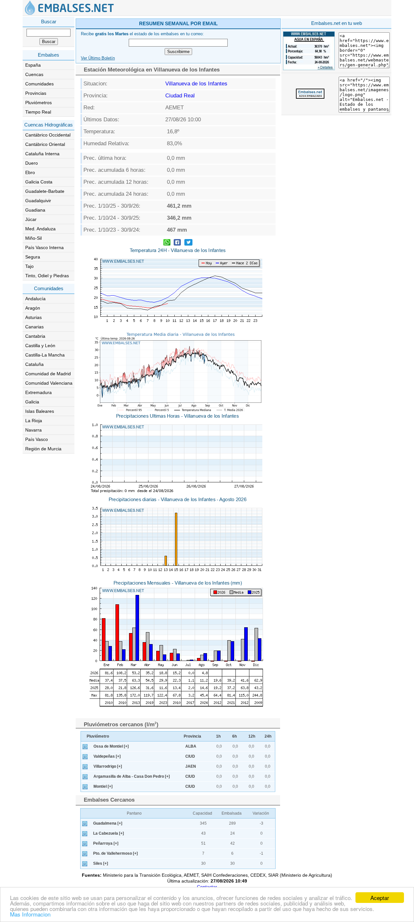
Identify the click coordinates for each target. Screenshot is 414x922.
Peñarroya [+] (105, 843)
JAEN (190, 766)
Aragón (32, 308)
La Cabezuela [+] (108, 833)
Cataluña (34, 364)
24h (268, 736)
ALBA (190, 746)
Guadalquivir (38, 200)
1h (218, 736)
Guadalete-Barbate (44, 191)
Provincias (35, 93)
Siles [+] (100, 863)
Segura (32, 256)
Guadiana (35, 210)
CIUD (190, 756)
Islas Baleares (39, 411)
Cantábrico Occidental (48, 134)
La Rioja (33, 420)
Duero (31, 163)
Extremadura (38, 392)
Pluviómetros (38, 102)
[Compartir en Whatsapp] (166, 243)
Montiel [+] (103, 786)
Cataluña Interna (42, 153)
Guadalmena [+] (107, 823)
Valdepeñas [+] (107, 756)
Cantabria (35, 336)
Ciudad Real (180, 96)
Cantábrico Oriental (45, 144)
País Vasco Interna (44, 247)
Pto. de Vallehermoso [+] (115, 853)
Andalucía (35, 298)
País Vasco (36, 439)
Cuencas (34, 74)
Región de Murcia (43, 448)
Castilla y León (40, 345)
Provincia (192, 736)
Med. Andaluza (40, 228)
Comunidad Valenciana (48, 383)
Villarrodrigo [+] (107, 766)
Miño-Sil (33, 238)
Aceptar (379, 898)
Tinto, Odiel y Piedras (47, 275)
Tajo (29, 266)
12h (251, 736)
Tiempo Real (38, 112)
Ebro (30, 172)
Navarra (33, 430)
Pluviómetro (98, 736)
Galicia (32, 401)
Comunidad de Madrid (48, 373)
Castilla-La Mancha (45, 354)
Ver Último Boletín (98, 58)
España (33, 65)
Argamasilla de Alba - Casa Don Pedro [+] (131, 776)
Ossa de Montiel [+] (111, 746)
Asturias (33, 317)
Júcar (31, 219)
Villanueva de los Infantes (196, 84)
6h (234, 736)
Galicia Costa (38, 181)
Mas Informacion (30, 914)
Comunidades (39, 83)
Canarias (34, 326)
